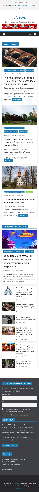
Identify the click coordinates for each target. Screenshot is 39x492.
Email (3, 402)
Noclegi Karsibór (7, 469)
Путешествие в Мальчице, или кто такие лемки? (19, 201)
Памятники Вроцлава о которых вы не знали (24, 363)
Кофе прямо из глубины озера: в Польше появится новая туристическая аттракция (19, 261)
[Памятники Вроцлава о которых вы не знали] (8, 364)
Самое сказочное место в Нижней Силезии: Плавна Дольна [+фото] (19, 142)
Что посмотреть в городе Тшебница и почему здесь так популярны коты (19, 80)
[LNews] (4, 34)
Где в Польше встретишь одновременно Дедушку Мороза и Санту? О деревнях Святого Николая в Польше (25, 349)
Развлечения (23, 131)
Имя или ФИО (6, 394)
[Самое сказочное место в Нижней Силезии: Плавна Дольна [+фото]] (19, 115)
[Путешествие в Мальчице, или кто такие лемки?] (19, 177)
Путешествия (30, 70)
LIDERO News (20, 74)
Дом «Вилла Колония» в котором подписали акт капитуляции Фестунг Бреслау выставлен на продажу (24, 332)
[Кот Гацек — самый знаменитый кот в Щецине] (8, 320)
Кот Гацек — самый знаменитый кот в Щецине (26, 318)
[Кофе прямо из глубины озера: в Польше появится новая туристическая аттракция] (19, 239)
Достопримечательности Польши (14, 70)
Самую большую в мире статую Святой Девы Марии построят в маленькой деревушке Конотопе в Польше (26, 292)
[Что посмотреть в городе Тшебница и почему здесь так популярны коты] (19, 57)
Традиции (29, 192)
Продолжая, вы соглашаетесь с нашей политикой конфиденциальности (16, 410)
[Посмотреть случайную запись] (35, 34)
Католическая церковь (10, 131)
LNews (19, 17)
